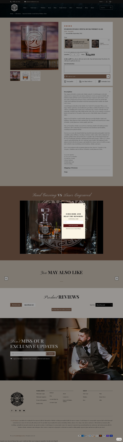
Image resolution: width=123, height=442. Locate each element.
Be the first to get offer (73, 225)
